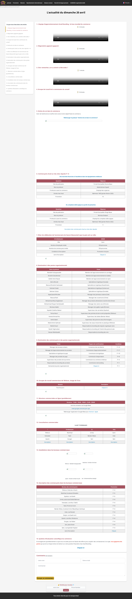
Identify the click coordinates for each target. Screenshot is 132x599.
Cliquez (114, 531)
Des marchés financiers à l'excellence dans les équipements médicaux (81, 176)
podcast (9, 3)
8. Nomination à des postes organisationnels (17, 57)
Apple (96, 412)
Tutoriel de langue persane (61, 3)
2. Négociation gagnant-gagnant (14, 33)
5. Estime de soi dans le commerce (15, 45)
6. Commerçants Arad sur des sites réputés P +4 (18, 48)
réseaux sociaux (48, 3)
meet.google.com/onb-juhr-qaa (81, 408)
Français (127, 3)
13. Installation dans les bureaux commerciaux (18, 80)
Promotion (16, 3)
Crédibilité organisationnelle (77, 3)
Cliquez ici (103, 255)
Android (91, 412)
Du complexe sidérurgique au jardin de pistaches (81, 205)
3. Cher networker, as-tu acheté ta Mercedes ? (17, 36)
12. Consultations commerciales (14, 77)
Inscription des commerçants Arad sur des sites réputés (81, 229)
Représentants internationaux (34, 3)
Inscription (47, 442)
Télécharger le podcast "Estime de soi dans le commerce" (81, 118)
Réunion (22, 3)
